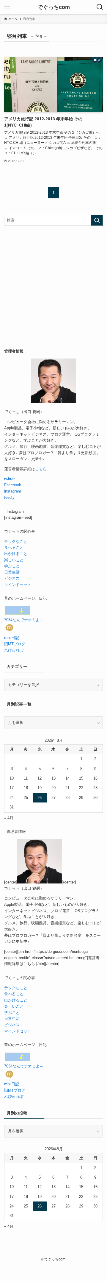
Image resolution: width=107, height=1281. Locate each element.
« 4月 (8, 818)
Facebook (12, 485)
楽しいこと (13, 560)
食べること (13, 547)
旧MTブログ (14, 644)
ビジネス (12, 578)
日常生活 (12, 572)
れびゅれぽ (13, 650)
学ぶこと (12, 566)
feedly (9, 497)
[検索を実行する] (97, 220)
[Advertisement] (53, 287)
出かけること (15, 553)
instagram (12, 491)
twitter (9, 479)
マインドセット (17, 584)
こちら (41, 469)
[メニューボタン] (7, 7)
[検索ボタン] (100, 7)
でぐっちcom (53, 7)
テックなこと (15, 541)
